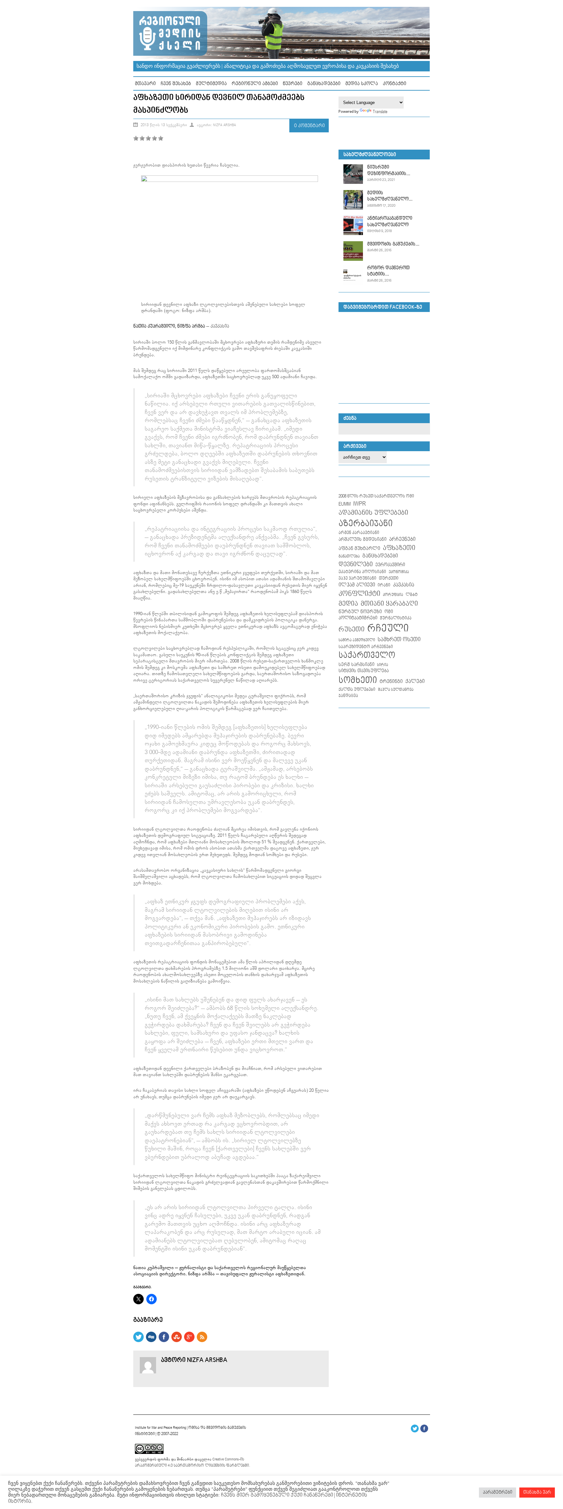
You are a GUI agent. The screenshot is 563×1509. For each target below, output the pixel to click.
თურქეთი (388, 578)
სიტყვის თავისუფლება (364, 670)
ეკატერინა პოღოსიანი (362, 571)
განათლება (349, 556)
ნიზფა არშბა (191, 326)
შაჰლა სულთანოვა (395, 690)
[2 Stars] (142, 138)
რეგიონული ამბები (255, 83)
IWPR (359, 504)
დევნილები (356, 564)
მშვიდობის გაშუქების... (393, 244)
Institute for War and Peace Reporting (160, 1428)
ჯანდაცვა (348, 695)
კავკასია (219, 326)
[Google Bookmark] (189, 1340)
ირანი (384, 585)
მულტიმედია (211, 83)
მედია (348, 604)
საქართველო (367, 655)
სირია (382, 665)
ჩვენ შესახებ (176, 83)
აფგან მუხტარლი (359, 548)
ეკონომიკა (399, 572)
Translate (380, 111)
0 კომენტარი (309, 125)
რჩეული (388, 628)
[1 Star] (135, 138)
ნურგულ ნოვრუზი (360, 611)
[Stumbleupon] (176, 1340)
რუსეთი (352, 629)
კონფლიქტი (359, 594)
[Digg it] (151, 1340)
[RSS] (202, 1340)
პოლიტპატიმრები (358, 618)
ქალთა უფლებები (357, 689)
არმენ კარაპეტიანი (359, 532)
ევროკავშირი (390, 565)
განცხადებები (323, 83)
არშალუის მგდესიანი (362, 539)
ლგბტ (412, 594)
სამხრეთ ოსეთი (399, 639)
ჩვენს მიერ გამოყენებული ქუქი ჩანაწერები (276, 1495)
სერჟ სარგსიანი (356, 664)
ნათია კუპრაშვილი (154, 326)
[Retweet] (138, 1340)
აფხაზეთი (399, 548)
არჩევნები (402, 539)
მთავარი (145, 83)
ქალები (415, 681)
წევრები (292, 83)
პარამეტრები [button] (497, 1492)
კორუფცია (393, 595)
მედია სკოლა (361, 83)
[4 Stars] (154, 138)
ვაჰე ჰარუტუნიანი (357, 578)
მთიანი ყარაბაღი (389, 604)
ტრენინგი (391, 682)
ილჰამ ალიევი (357, 585)
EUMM (345, 504)
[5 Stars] (160, 138)
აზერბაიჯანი (366, 524)
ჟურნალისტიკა (395, 618)
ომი (388, 611)
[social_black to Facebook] (164, 1340)
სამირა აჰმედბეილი (357, 640)
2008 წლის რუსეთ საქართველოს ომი (376, 496)
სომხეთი (358, 680)
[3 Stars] (148, 138)
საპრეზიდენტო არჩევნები (366, 646)
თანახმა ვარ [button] (537, 1492)
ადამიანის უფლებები (373, 513)
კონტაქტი (394, 83)
